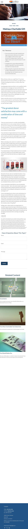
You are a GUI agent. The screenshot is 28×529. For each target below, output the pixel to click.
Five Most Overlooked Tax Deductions (10, 326)
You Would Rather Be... (6, 353)
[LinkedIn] (9, 528)
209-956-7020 (10, 509)
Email (2, 243)
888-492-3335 (11, 510)
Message (3, 251)
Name (2, 235)
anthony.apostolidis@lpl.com (9, 525)
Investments (3, 298)
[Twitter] (7, 528)
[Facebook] (5, 528)
